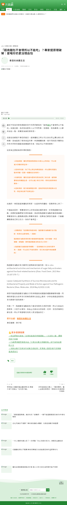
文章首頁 (47, 498)
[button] (64, 9)
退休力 (48, 9)
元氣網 (6, 46)
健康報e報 (24, 490)
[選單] (65, 4)
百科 (30, 9)
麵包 (49, 125)
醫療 (24, 9)
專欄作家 (54, 498)
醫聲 (61, 9)
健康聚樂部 (21, 498)
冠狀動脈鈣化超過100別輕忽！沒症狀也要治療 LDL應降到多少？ (26, 14)
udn (2, 46)
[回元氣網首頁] (9, 4)
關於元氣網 (14, 498)
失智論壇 (16, 9)
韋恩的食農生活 (24, 318)
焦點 (3, 9)
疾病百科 (35, 498)
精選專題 (28, 498)
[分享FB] (3, 125)
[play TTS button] (9, 118)
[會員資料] (62, 4)
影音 (36, 9)
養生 (9, 9)
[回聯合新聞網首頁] (3, 4)
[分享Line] (3, 131)
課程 (42, 9)
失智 (55, 9)
